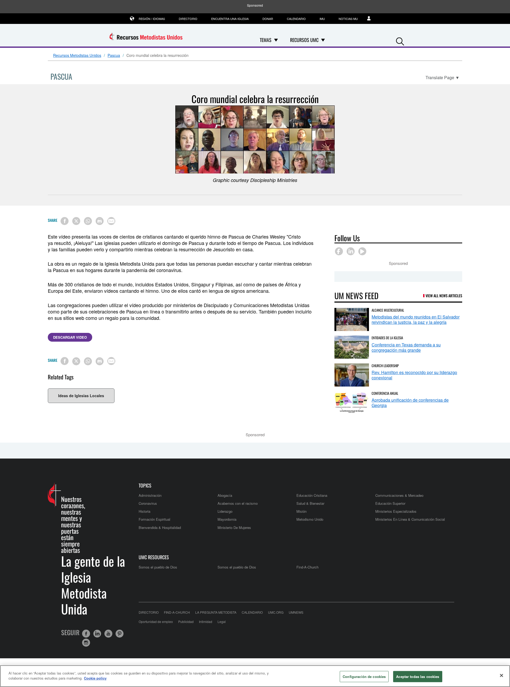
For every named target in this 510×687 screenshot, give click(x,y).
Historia (144, 511)
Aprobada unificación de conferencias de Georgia (410, 402)
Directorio (188, 18)
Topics (145, 485)
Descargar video (70, 337)
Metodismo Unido (309, 519)
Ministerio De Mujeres (234, 527)
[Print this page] (100, 221)
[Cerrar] (501, 675)
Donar (267, 18)
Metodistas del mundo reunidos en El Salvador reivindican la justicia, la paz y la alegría (416, 319)
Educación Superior (390, 503)
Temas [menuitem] (265, 39)
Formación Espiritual (154, 519)
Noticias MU (348, 18)
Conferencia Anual (385, 393)
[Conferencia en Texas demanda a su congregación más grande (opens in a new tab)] (351, 347)
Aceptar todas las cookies (417, 676)
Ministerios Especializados (395, 511)
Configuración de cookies (364, 676)
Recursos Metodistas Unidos (77, 55)
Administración (150, 495)
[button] (400, 40)
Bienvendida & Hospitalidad (160, 527)
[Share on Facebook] (65, 221)
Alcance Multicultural (388, 310)
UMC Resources (154, 557)
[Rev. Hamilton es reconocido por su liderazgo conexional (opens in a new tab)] (351, 375)
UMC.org (275, 612)
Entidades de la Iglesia (387, 337)
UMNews (296, 612)
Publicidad (186, 622)
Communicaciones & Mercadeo (399, 495)
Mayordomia (227, 519)
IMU (322, 18)
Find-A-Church (307, 567)
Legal (222, 622)
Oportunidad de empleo (156, 622)
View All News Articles (444, 295)
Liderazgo (225, 511)
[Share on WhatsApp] (88, 221)
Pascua (114, 55)
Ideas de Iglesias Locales (81, 395)
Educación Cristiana (311, 495)
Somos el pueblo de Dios (158, 567)
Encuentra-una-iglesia (230, 18)
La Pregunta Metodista (215, 612)
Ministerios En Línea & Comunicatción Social (410, 519)
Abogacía (225, 495)
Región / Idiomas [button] (152, 18)
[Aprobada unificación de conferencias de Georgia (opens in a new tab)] (351, 402)
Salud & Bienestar (310, 503)
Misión (301, 511)
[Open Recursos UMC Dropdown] (323, 39)
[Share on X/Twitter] (76, 221)
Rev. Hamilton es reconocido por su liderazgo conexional (414, 375)
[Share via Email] (111, 221)
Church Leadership (385, 365)
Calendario (296, 18)
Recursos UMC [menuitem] (304, 39)
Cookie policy (95, 678)
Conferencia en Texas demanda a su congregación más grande (406, 347)
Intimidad (205, 622)
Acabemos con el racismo (238, 503)
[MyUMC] (372, 18)
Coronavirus (148, 503)
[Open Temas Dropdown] (276, 39)
